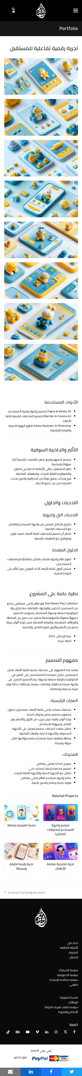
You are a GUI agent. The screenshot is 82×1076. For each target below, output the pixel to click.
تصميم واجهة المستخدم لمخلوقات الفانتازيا (60, 829)
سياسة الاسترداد (68, 970)
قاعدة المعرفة (69, 997)
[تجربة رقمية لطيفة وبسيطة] (21, 851)
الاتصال (73, 957)
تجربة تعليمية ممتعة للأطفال (60, 866)
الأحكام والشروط (68, 1012)
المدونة (73, 952)
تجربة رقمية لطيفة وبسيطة (21, 866)
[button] (75, 10)
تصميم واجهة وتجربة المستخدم (26, 892)
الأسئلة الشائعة (69, 947)
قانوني (73, 984)
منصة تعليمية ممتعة (21, 825)
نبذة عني (72, 943)
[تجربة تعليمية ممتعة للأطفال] (60, 851)
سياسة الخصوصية (67, 975)
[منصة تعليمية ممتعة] (21, 812)
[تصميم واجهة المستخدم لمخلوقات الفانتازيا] (60, 812)
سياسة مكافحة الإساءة (64, 979)
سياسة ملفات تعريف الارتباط (61, 1007)
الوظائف (73, 1002)
